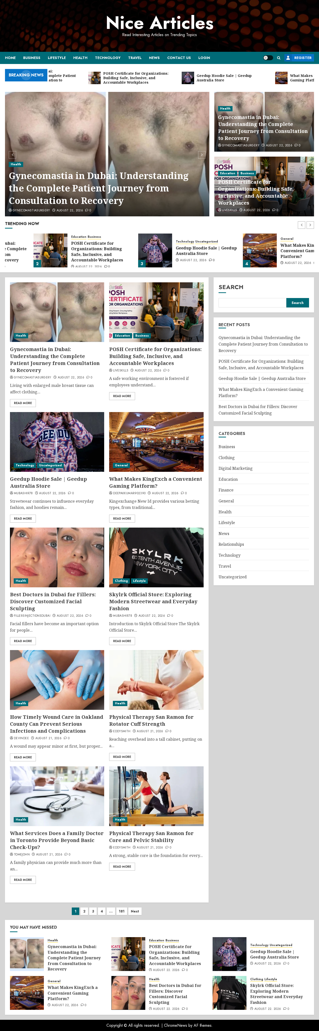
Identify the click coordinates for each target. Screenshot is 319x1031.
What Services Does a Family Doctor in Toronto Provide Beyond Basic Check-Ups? (57, 840)
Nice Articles (160, 23)
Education (227, 173)
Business (31, 57)
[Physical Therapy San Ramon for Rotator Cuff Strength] (156, 680)
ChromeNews (175, 1025)
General (258, 239)
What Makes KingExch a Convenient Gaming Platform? (277, 251)
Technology (108, 57)
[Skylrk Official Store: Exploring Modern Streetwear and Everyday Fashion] (156, 557)
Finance (226, 490)
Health (80, 57)
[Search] (279, 58)
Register (303, 57)
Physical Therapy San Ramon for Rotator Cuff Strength (151, 720)
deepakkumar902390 (129, 493)
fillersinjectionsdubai (32, 616)
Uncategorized (178, 242)
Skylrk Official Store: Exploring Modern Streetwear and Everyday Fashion (153, 601)
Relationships (231, 544)
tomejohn (22, 855)
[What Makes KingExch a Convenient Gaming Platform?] (231, 250)
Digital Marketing (236, 468)
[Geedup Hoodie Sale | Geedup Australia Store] (127, 250)
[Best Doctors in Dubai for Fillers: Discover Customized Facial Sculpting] (57, 557)
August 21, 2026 (48, 738)
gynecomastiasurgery (31, 211)
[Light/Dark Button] (268, 57)
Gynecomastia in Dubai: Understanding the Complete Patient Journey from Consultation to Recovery (99, 188)
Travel (135, 57)
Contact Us (179, 57)
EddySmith (121, 731)
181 (122, 911)
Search (231, 287)
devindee (21, 738)
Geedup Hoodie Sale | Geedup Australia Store (177, 250)
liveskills (229, 210)
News (154, 57)
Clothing (121, 581)
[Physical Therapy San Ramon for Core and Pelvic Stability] (156, 796)
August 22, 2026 (70, 211)
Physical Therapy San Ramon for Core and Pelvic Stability (151, 837)
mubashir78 (23, 493)
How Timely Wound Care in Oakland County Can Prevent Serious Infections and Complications (56, 724)
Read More (23, 403)
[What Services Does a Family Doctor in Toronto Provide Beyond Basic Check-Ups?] (57, 796)
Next (135, 911)
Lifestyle (57, 57)
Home (10, 57)
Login (204, 57)
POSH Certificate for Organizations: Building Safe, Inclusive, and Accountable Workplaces (256, 192)
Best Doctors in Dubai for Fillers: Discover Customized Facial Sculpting (53, 601)
